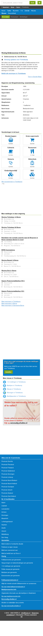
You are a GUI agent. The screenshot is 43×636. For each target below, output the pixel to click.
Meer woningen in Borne (9, 303)
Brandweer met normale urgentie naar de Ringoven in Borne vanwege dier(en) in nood (20, 239)
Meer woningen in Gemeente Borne (13, 305)
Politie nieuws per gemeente (10, 569)
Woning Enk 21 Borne (9, 270)
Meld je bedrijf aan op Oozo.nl (11, 553)
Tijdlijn (9, 11)
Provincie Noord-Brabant (9, 480)
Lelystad (4, 506)
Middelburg (5, 534)
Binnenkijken (5, 17)
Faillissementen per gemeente (11, 560)
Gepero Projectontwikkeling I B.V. (13, 291)
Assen (3, 502)
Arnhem (4, 512)
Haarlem (4, 525)
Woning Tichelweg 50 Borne (11, 227)
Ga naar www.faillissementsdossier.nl (13, 587)
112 (21, 11)
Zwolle (4, 528)
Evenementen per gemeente (11, 575)
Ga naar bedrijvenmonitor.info (11, 596)
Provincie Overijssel (8, 487)
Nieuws (33, 11)
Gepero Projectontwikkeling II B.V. (13, 281)
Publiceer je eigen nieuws (10, 547)
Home (3, 11)
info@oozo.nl (25, 613)
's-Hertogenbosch (7, 521)
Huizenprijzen (14, 17)
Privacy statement (31, 615)
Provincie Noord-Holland (9, 483)
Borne (12, 7)
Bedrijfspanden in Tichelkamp (16, 396)
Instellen (8, 372)
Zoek (32, 3)
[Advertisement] (22, 37)
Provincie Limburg (7, 477)
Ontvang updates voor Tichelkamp (16, 60)
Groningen (5, 515)
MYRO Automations (8, 250)
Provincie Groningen (8, 474)
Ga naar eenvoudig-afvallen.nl (11, 606)
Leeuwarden (5, 509)
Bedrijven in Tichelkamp (14, 385)
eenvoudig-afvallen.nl (18, 423)
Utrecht (4, 531)
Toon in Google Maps (35, 77)
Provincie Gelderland (8, 471)
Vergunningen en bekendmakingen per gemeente (17, 563)
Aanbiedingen (24, 17)
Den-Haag (5, 537)
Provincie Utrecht (7, 490)
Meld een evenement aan (10, 550)
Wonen (4, 13)
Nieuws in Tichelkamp (14, 389)
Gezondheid (12, 13)
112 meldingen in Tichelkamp (16, 382)
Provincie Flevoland (8, 464)
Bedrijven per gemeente (9, 572)
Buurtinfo (16, 11)
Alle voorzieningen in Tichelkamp (12, 182)
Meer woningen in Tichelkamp (11, 301)
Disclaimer (19, 615)
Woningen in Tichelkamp (15, 393)
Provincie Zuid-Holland (9, 496)
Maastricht (5, 518)
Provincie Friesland (8, 468)
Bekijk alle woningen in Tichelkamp (14, 73)
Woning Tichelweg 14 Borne (11, 217)
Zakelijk (27, 11)
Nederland (6, 7)
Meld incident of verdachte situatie (12, 544)
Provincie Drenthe (7, 461)
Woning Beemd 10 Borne (10, 260)
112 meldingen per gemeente (11, 566)
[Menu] (40, 2)
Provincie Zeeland (7, 493)
